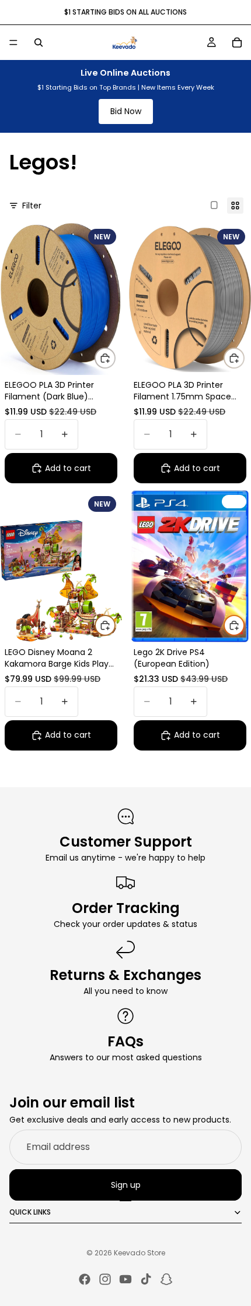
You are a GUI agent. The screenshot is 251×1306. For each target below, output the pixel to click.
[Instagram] (105, 1279)
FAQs (125, 1041)
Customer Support (126, 841)
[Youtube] (125, 1279)
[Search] (38, 42)
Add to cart (68, 468)
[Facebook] (85, 1279)
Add (115, 358)
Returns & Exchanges (125, 975)
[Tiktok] (146, 1279)
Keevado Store (139, 1253)
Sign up (126, 1185)
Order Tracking (126, 908)
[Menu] (13, 42)
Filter (31, 205)
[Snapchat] (166, 1279)
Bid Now (125, 111)
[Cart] (237, 42)
